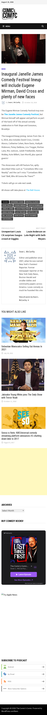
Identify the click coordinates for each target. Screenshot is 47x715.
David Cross (7, 205)
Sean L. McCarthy (14, 102)
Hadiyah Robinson (35, 205)
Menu (8, 26)
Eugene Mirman (20, 205)
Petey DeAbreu (31, 215)
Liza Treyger (21, 212)
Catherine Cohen (16, 202)
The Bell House (33, 190)
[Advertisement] (23, 471)
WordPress (5, 711)
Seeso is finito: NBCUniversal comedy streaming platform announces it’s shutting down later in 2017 (21, 435)
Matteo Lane (33, 212)
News (3, 69)
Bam (16, 711)
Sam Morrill (7, 219)
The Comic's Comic (24, 708)
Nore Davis (19, 215)
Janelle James (7, 209)
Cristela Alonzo (32, 202)
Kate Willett (37, 209)
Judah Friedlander (23, 209)
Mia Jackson (7, 215)
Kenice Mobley (7, 212)
